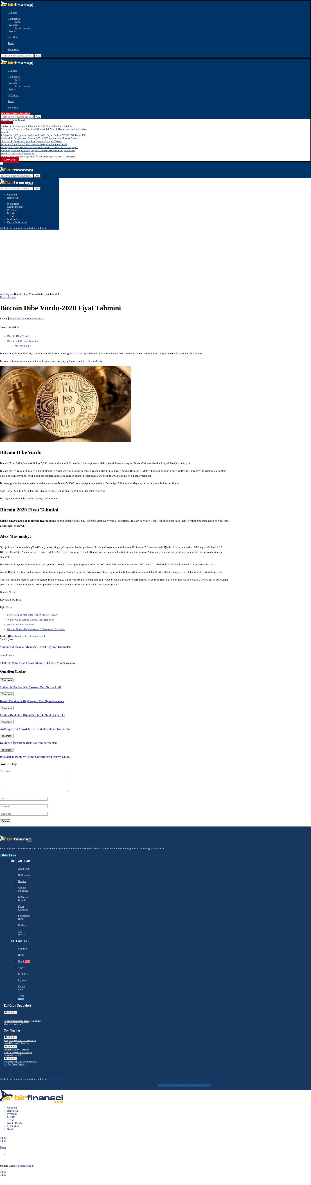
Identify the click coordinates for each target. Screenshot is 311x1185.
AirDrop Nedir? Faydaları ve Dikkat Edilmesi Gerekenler (35, 729)
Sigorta (12, 31)
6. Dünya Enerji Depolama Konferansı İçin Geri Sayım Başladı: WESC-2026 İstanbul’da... (44, 135)
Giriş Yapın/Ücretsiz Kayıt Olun (15, 113)
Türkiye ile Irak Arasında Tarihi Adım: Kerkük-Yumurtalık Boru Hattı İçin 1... (38, 126)
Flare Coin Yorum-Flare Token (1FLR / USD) (32, 614)
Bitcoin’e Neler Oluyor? (20, 624)
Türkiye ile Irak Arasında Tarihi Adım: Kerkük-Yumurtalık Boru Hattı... (20, 1042)
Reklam (22, 925)
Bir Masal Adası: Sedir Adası (16, 1021)
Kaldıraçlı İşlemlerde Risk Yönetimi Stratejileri (28, 742)
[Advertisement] (155, 256)
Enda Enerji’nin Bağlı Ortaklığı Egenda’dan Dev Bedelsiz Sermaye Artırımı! (38, 150)
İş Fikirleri (13, 37)
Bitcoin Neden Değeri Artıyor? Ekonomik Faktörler (36, 629)
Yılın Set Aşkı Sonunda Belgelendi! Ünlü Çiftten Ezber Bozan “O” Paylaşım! (38, 156)
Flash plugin (27, 1165)
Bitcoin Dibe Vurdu (18, 336)
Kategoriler (20, 941)
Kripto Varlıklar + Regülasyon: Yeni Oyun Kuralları (32, 701)
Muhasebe (13, 49)
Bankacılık (14, 18)
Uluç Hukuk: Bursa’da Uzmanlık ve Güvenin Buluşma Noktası (31, 141)
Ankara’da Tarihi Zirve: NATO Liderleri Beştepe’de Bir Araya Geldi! (34, 144)
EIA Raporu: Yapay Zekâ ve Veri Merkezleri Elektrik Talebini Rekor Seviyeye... (39, 147)
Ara (38, 55)
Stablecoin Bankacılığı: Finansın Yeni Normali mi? (30, 687)
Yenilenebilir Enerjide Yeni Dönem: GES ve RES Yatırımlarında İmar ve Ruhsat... (40, 138)
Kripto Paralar (23, 28)
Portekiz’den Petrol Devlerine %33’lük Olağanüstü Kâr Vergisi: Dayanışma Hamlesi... (18, 1052)
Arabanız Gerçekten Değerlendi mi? (18, 153)
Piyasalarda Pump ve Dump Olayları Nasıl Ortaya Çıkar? (35, 756)
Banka (21, 955)
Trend (11, 43)
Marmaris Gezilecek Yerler (15, 1024)
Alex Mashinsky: (22, 346)
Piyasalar (13, 24)
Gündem (12, 12)
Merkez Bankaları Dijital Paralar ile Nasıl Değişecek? (32, 715)
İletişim (22, 881)
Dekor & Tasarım (17, 222)
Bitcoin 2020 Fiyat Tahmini (22, 341)
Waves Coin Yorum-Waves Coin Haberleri (30, 619)
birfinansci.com (56, 1079)
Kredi (18, 21)
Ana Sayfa (6, 294)
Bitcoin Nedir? (8, 592)
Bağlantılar (20, 861)
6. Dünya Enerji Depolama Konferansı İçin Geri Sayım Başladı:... (20, 1063)
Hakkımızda (24, 875)
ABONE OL (9, 160)
